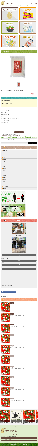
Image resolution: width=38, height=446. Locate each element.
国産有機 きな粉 (28, 139)
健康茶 (4, 177)
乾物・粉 (4, 166)
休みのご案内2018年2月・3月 (10, 139)
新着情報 (19, 420)
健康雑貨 (4, 188)
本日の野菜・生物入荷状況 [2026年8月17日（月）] (19, 423)
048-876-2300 (34, 3)
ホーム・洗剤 (5, 186)
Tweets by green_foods (4, 296)
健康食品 (4, 179)
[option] (6, 416)
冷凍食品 (4, 159)
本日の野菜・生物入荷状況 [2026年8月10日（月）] (31, 423)
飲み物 (4, 175)
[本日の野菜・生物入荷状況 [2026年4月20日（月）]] (5, 364)
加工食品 (4, 161)
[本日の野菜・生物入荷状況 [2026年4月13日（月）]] (5, 374)
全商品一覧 (5, 150)
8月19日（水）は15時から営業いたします (6, 422)
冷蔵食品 (4, 157)
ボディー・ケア (6, 184)
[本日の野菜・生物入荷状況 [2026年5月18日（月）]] (5, 332)
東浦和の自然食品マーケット (7, 2)
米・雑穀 (4, 168)
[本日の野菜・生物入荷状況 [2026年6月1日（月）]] (5, 311)
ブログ (6, 420)
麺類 (4, 170)
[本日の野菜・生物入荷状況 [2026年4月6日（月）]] (5, 385)
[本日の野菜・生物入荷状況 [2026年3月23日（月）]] (5, 406)
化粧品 (4, 181)
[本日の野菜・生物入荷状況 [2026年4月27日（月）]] (5, 353)
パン (4, 155)
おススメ (4, 152)
